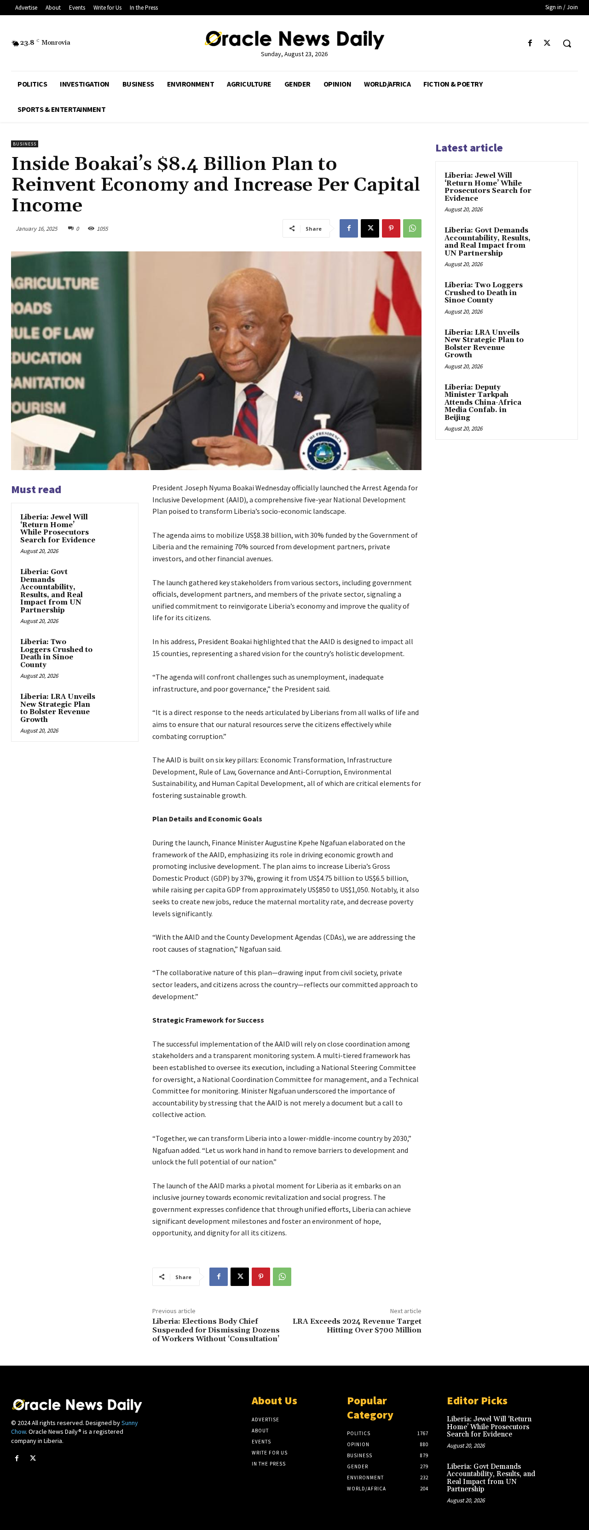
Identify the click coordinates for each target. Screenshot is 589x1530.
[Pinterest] (391, 228)
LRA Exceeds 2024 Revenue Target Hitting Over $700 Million (357, 1326)
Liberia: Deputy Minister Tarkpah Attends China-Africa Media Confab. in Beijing (483, 402)
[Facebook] (530, 43)
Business (24, 144)
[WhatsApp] (412, 228)
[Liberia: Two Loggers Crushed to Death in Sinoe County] (115, 651)
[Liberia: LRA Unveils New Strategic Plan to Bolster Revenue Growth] (115, 706)
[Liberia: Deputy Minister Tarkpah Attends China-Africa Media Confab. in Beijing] (553, 398)
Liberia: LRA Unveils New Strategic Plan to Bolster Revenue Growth (57, 708)
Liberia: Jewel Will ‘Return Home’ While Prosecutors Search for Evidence (57, 529)
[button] (567, 43)
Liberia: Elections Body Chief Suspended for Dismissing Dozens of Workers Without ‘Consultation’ (216, 1330)
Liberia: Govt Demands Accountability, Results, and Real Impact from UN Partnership (51, 591)
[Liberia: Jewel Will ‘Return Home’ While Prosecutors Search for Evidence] (115, 526)
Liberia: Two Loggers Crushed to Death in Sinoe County (56, 653)
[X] (547, 43)
